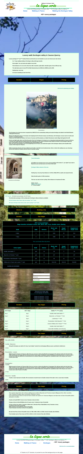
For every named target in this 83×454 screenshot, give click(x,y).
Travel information (35, 158)
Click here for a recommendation (66, 446)
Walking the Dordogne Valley (62, 11)
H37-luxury (8, 196)
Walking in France (38, 11)
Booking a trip (41, 210)
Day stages (41, 216)
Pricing (64, 80)
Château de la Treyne (36, 184)
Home (25, 11)
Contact (63, 210)
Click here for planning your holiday (66, 88)
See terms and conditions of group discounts (41, 294)
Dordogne (46, 443)
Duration (19, 80)
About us (19, 210)
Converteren (41, 282)
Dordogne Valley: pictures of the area (39, 167)
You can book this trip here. (41, 241)
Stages (41, 80)
